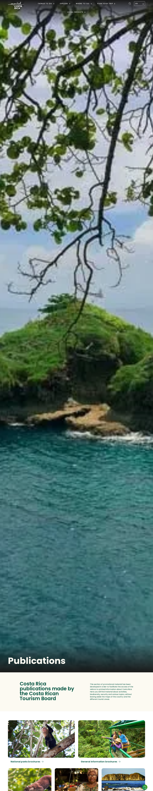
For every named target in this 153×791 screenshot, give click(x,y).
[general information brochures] (111, 741)
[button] (130, 3)
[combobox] (139, 3)
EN (136, 3)
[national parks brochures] (41, 741)
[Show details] (144, 787)
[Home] (16, 6)
